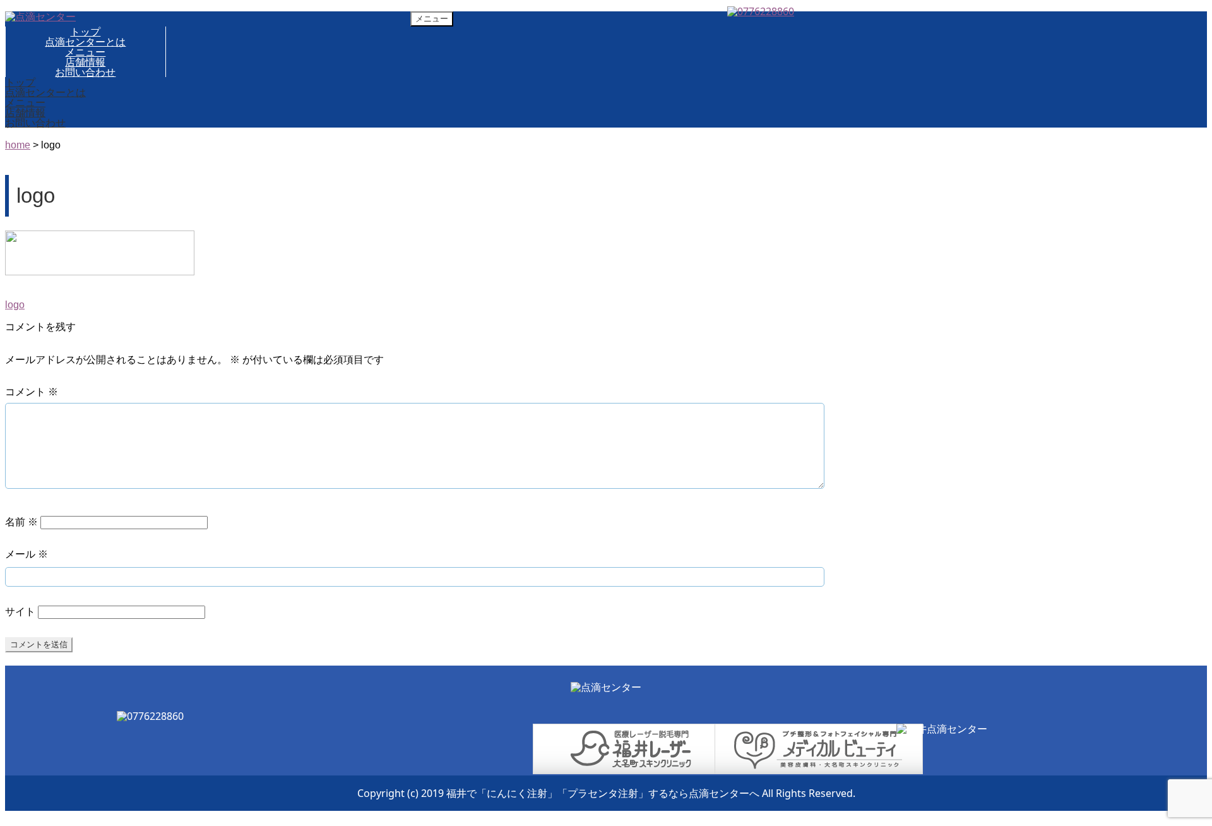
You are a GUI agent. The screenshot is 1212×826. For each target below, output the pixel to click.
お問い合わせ (85, 72)
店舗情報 (85, 62)
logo (15, 304)
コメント (31, 391)
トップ (85, 32)
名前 (21, 522)
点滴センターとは (85, 42)
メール (26, 554)
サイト (20, 611)
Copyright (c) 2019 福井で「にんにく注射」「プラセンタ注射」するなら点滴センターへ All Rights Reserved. (606, 793)
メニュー (85, 52)
